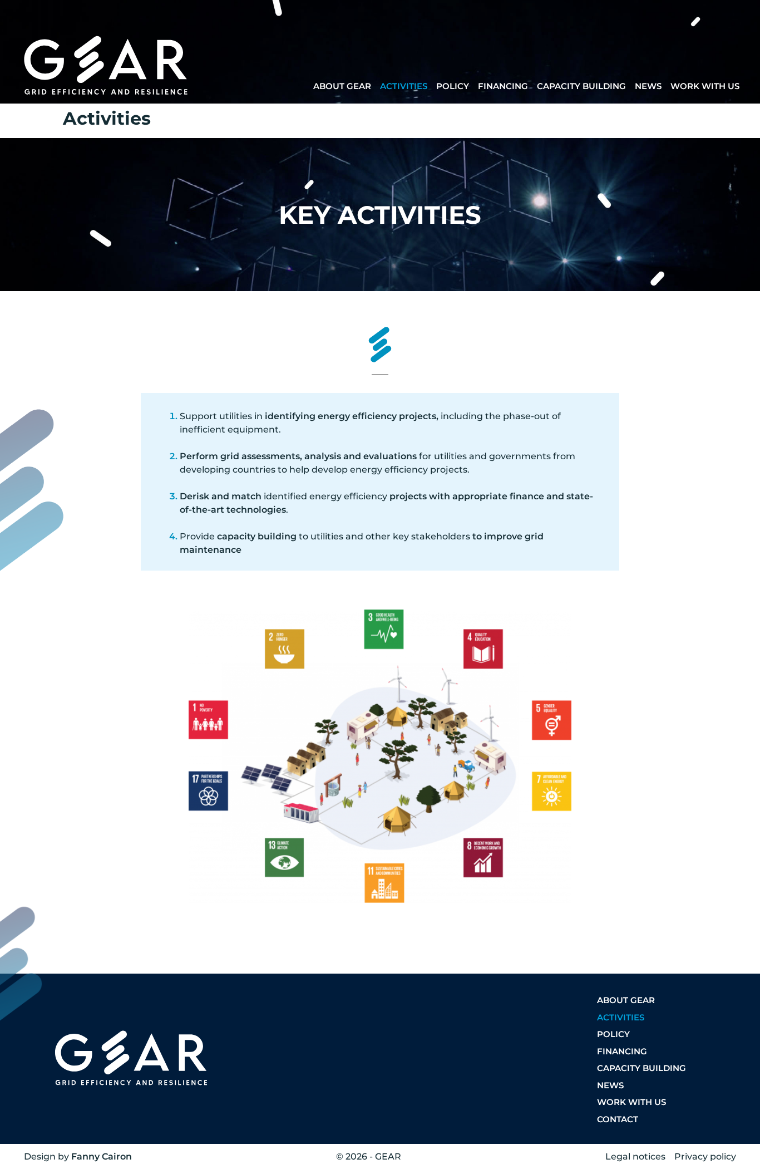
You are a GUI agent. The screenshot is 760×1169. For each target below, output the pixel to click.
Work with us (704, 86)
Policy (452, 86)
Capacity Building (581, 86)
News (648, 86)
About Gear (342, 86)
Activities (403, 86)
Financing (503, 86)
